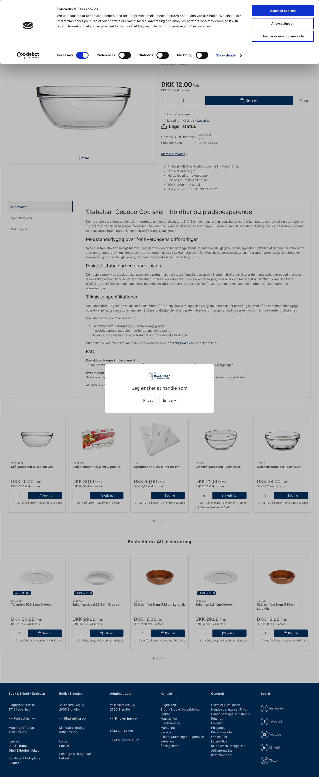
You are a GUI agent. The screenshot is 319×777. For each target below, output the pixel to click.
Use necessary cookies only (283, 36)
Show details (226, 55)
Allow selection (282, 23)
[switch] (124, 55)
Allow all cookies (283, 11)
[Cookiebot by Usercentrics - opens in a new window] (28, 55)
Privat (148, 400)
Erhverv (169, 400)
